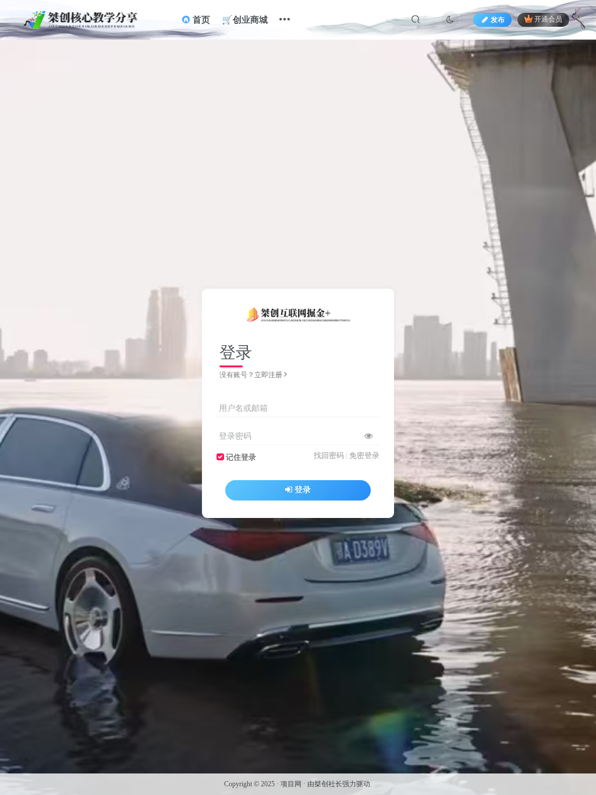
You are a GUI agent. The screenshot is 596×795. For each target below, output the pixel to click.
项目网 (291, 784)
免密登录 (364, 456)
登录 (303, 489)
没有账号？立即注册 (250, 375)
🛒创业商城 (245, 19)
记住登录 (241, 457)
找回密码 (329, 456)
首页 (200, 19)
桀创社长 (328, 784)
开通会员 (548, 20)
